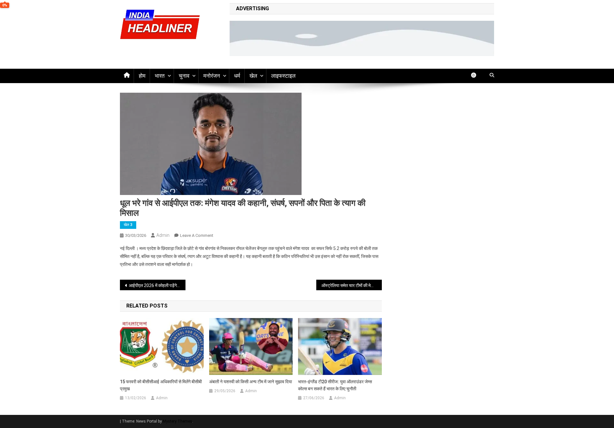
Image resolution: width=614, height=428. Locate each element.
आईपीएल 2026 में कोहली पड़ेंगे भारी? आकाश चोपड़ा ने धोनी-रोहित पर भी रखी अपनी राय (157, 285)
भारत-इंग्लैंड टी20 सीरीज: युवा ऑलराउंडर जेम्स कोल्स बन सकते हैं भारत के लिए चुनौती (335, 385)
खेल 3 (128, 224)
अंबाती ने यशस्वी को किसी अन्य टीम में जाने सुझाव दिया (250, 381)
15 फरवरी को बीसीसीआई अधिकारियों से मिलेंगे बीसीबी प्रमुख (161, 385)
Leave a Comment (196, 235)
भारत (160, 76)
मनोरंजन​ (211, 76)
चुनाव (184, 76)
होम (142, 76)
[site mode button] (476, 75)
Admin (162, 235)
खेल (253, 76)
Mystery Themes (177, 421)
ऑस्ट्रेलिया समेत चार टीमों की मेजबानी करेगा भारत (351, 285)
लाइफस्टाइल (283, 76)
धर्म (237, 76)
